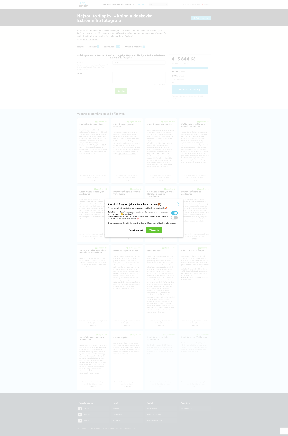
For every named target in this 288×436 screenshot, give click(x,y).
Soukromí (144, 223)
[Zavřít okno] (178, 203)
